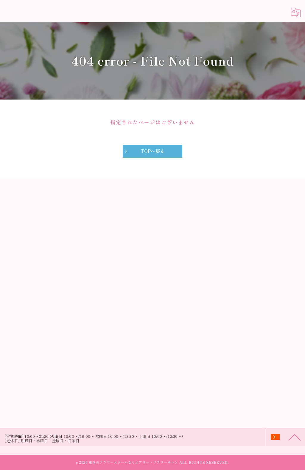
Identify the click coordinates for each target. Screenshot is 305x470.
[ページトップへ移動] (295, 437)
